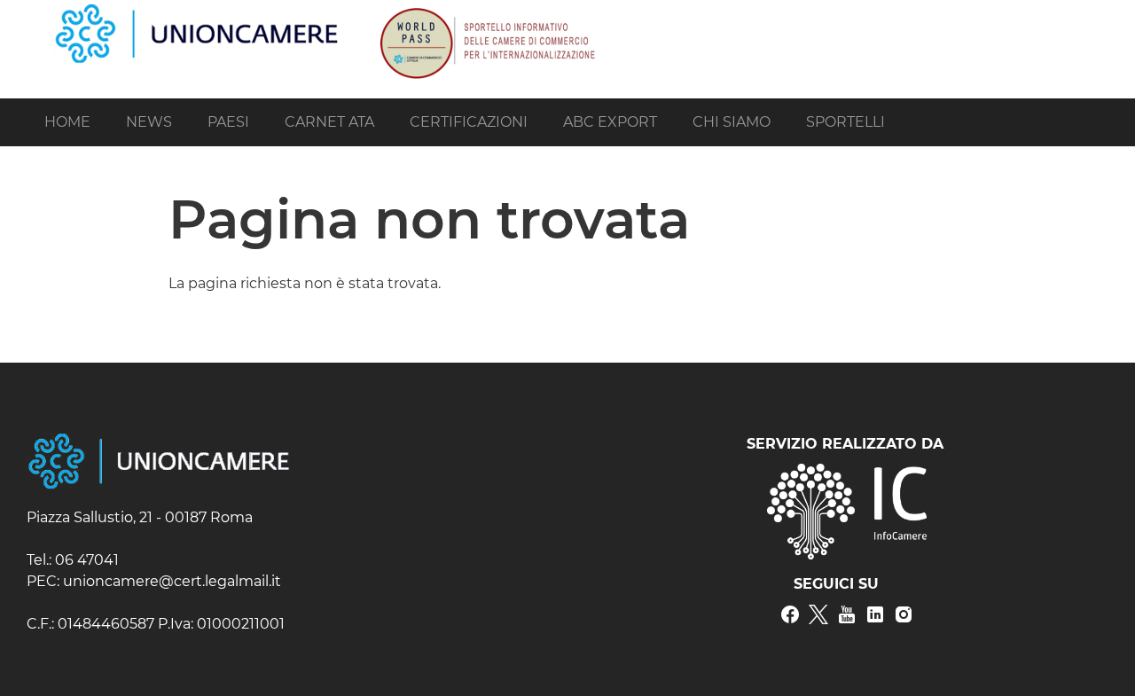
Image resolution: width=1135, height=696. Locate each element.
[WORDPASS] (486, 12)
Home (67, 121)
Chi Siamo (732, 121)
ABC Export (610, 121)
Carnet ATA (329, 121)
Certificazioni (469, 121)
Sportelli (845, 121)
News (149, 121)
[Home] (197, 12)
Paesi (228, 121)
